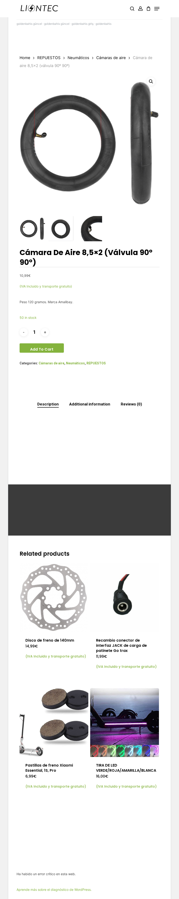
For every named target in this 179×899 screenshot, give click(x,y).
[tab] (48, 404)
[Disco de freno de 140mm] (54, 597)
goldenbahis (103, 23)
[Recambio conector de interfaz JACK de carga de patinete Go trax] (124, 597)
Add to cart (41, 349)
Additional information (89, 404)
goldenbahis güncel (29, 23)
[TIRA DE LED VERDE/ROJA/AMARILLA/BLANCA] (124, 722)
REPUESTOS (49, 57)
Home (25, 57)
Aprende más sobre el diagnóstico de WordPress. (54, 890)
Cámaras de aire (111, 57)
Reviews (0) (131, 404)
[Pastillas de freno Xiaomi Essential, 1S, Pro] (54, 722)
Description (48, 404)
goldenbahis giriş (82, 23)
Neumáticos (78, 57)
